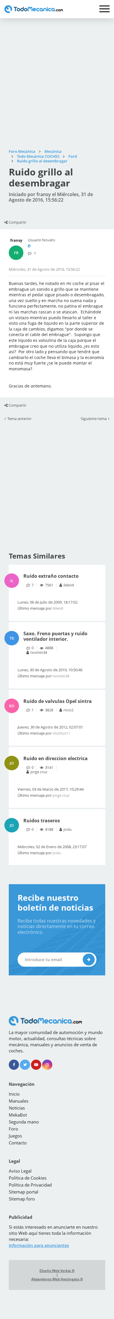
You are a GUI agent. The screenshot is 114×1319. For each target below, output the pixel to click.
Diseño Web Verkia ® (57, 1271)
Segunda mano (24, 1122)
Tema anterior (19, 419)
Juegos (15, 1136)
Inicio (14, 1094)
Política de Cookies (27, 1178)
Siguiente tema (94, 419)
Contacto (18, 1143)
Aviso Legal (20, 1171)
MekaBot (18, 1115)
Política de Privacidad (30, 1185)
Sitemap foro (22, 1199)
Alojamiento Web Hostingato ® (57, 1279)
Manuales (18, 1101)
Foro (13, 1129)
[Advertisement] (57, 83)
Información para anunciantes (39, 1245)
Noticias (17, 1108)
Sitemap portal (23, 1192)
